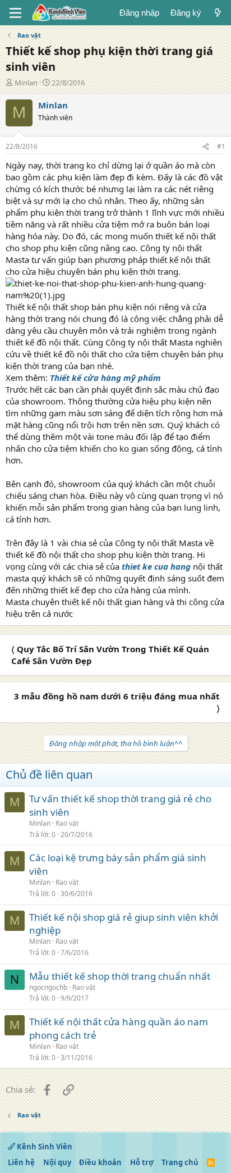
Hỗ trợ (142, 1162)
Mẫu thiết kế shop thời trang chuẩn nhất (119, 976)
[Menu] (15, 13)
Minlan (26, 83)
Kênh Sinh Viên (43, 1147)
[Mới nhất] (218, 12)
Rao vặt (67, 823)
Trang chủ (179, 1162)
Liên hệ (21, 1162)
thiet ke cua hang (156, 566)
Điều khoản (100, 1162)
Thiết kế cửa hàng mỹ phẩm (105, 377)
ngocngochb (48, 987)
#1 (221, 146)
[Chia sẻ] (205, 146)
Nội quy (57, 1162)
